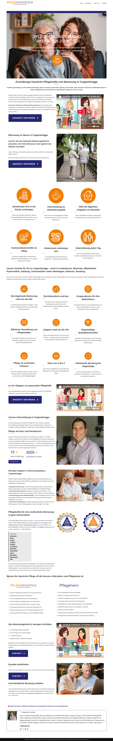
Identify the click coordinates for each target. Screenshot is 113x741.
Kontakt (104, 3)
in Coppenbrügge (73, 701)
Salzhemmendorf (13, 525)
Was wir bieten (50, 739)
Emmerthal (45, 522)
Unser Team (65, 739)
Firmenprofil (76, 739)
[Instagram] (23, 729)
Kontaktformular (86, 739)
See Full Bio (98, 722)
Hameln (35, 522)
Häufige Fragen (70, 739)
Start (81, 3)
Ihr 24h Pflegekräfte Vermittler (55, 701)
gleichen (34, 391)
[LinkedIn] (28, 729)
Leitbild (60, 739)
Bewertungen (56, 739)
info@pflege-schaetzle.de (34, 693)
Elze (31, 522)
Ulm (48, 527)
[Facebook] (21, 729)
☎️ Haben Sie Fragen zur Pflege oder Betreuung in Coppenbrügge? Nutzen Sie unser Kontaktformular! (38, 706)
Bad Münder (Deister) (31, 525)
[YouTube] (25, 729)
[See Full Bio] (102, 722)
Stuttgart (41, 527)
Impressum (80, 739)
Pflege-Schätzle (39, 701)
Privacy (46, 739)
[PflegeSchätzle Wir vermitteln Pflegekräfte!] (20, 3)
